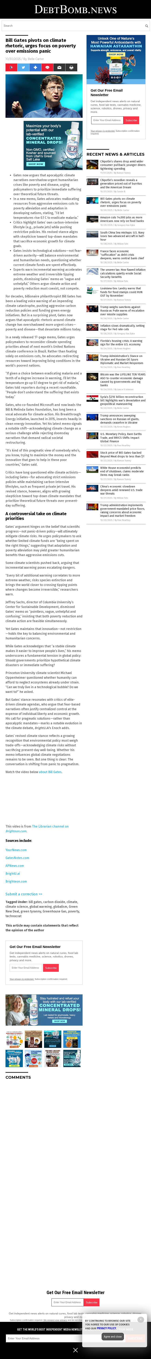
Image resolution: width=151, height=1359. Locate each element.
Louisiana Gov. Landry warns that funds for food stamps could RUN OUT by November (121, 292)
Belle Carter (36, 59)
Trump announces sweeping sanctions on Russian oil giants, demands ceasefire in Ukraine (119, 419)
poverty (73, 911)
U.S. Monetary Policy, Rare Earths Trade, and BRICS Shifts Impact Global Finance (121, 437)
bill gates (35, 902)
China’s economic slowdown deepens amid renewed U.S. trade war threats (121, 490)
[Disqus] (44, 1132)
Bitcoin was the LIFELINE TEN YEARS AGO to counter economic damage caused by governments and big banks (122, 380)
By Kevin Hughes (122, 348)
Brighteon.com (16, 881)
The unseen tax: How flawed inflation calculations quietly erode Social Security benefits (122, 273)
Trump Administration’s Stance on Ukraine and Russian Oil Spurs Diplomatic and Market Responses (121, 359)
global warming (40, 906)
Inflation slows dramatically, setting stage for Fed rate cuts (122, 327)
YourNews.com (16, 850)
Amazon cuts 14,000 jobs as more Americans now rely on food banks (122, 219)
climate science (17, 906)
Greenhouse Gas (54, 911)
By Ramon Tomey (122, 173)
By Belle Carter (122, 210)
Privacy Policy (106, 1328)
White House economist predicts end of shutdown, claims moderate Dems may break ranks (122, 471)
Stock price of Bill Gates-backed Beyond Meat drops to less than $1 (122, 454)
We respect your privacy (55, 1320)
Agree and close (113, 1336)
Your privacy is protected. (22, 979)
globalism (60, 906)
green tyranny (31, 911)
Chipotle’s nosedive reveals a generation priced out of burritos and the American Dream (121, 183)
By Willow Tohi (121, 244)
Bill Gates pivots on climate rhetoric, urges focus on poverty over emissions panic (120, 202)
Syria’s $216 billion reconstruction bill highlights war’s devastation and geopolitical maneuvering (122, 400)
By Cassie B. (120, 191)
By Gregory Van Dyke (125, 225)
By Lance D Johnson (124, 389)
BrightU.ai (13, 873)
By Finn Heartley (122, 367)
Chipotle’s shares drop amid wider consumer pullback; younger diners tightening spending (122, 165)
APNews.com (15, 866)
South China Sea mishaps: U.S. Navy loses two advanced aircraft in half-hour (122, 236)
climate (72, 902)
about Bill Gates (50, 772)
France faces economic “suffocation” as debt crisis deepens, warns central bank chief (122, 255)
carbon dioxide (54, 902)
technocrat (13, 916)
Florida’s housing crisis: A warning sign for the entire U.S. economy (121, 342)
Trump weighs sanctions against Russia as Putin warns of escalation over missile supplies (122, 310)
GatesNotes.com (17, 858)
